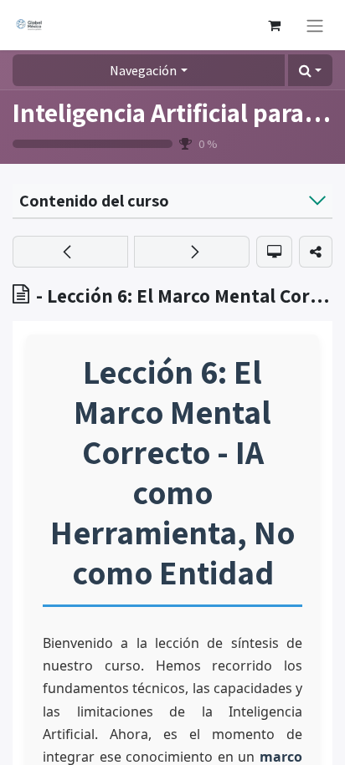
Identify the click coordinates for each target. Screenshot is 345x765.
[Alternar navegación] (314, 25)
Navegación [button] (143, 70)
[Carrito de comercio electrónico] (274, 25)
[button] (310, 70)
